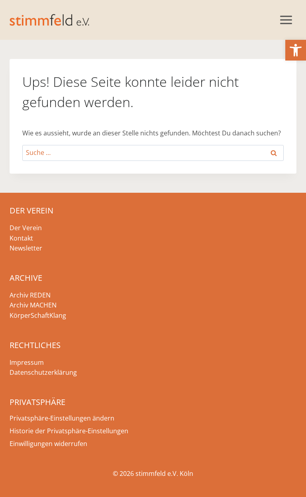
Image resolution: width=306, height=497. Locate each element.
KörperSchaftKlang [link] (38, 315)
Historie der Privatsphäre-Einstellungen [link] (69, 431)
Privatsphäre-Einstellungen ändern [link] (62, 418)
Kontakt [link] (21, 238)
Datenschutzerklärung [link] (43, 372)
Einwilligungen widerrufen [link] (48, 443)
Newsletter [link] (26, 248)
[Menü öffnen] (285, 19)
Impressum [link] (27, 362)
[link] (295, 50)
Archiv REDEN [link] (30, 295)
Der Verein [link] (26, 227)
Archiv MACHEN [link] (33, 305)
